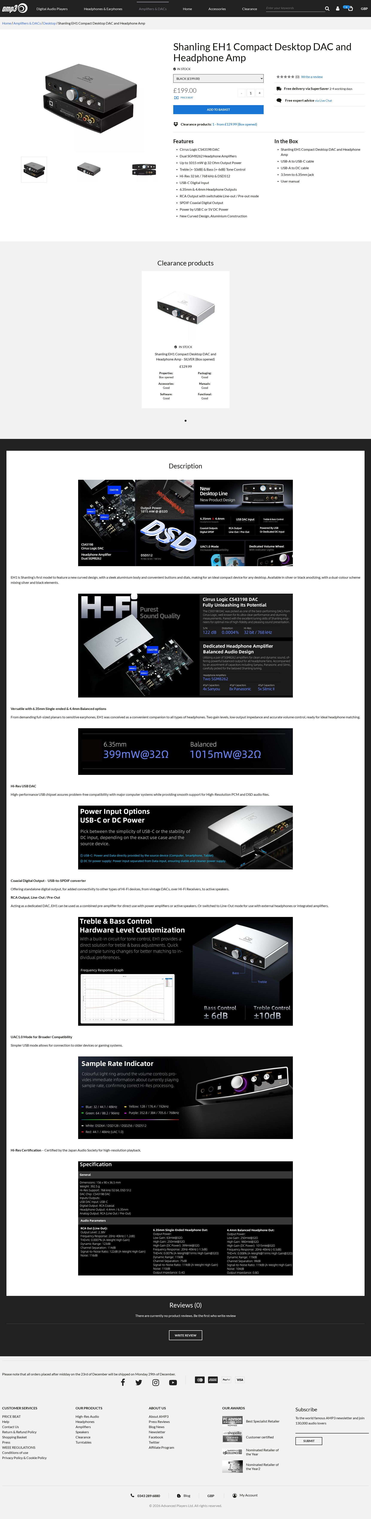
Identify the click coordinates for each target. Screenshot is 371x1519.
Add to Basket (218, 109)
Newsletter (157, 1432)
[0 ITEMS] (351, 8)
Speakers (82, 1432)
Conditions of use (15, 1452)
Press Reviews (159, 1421)
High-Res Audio (87, 1416)
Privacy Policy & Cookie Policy (24, 1458)
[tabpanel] (185, 342)
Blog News (156, 1427)
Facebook (156, 1437)
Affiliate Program (161, 1447)
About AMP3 (159, 1416)
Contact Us (10, 1427)
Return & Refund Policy (19, 1432)
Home (187, 9)
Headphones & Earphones (103, 9)
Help (5, 1421)
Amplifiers (83, 1427)
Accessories (217, 9)
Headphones (85, 1421)
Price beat (187, 97)
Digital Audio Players (52, 9)
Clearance (249, 9)
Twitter (154, 1442)
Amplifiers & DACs (153, 9)
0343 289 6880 (148, 1496)
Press (6, 1442)
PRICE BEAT (11, 1416)
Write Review (185, 1335)
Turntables (83, 1442)
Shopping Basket (14, 1437)
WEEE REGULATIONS (18, 1447)
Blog (187, 1495)
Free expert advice (308, 100)
